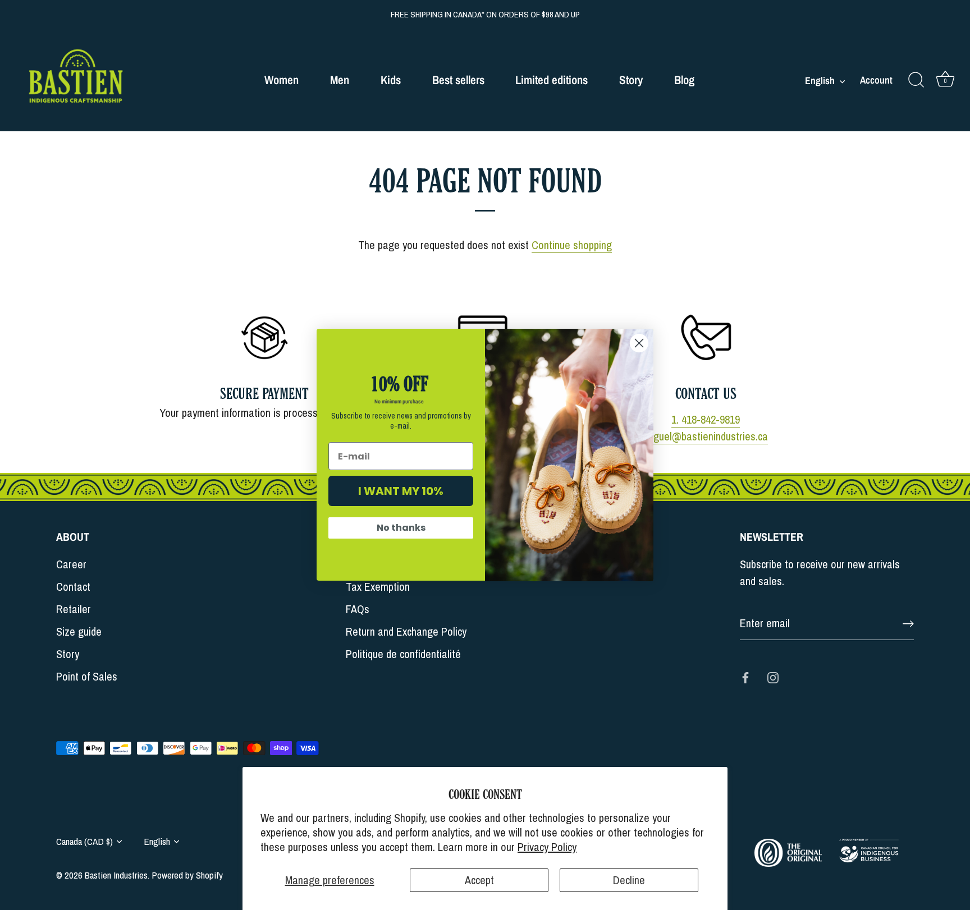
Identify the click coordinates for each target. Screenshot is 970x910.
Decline (629, 880)
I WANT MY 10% (400, 491)
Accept (479, 880)
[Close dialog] (639, 343)
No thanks (401, 528)
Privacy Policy (547, 846)
